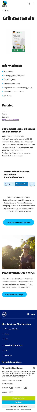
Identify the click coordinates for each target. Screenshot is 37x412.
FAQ (6, 350)
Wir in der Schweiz (11, 329)
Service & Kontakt (14, 345)
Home (7, 10)
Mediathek (8, 355)
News (7, 334)
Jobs (6, 339)
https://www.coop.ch (10, 120)
